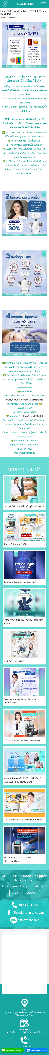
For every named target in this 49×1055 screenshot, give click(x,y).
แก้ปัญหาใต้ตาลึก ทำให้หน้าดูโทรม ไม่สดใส (24, 506)
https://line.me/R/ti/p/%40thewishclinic (24, 400)
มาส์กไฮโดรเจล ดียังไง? (14, 661)
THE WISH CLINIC (24, 3)
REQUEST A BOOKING (24, 893)
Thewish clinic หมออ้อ (28, 912)
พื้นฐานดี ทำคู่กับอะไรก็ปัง (15, 544)
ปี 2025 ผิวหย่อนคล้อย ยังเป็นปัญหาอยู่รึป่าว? (24, 819)
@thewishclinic (28, 920)
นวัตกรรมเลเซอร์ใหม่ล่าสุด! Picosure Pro (22, 740)
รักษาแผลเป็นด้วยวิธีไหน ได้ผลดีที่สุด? (21, 582)
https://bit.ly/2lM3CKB (32, 416)
